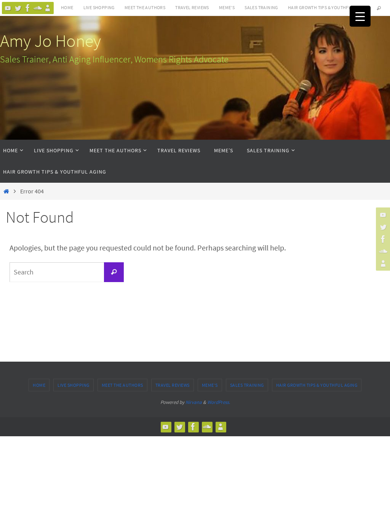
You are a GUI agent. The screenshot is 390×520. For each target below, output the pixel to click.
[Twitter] (18, 8)
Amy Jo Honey (50, 41)
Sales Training (261, 7)
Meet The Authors (145, 7)
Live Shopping (99, 7)
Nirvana (193, 402)
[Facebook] (28, 8)
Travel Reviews (192, 7)
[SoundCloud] (38, 8)
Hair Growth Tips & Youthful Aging (328, 7)
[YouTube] (8, 8)
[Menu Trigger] (360, 16)
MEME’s (227, 7)
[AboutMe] (48, 8)
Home (67, 7)
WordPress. (218, 402)
